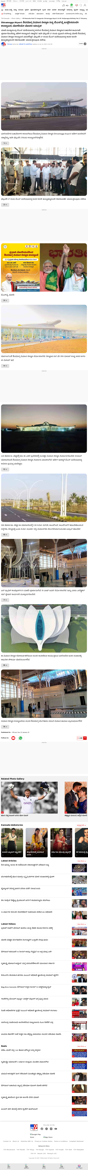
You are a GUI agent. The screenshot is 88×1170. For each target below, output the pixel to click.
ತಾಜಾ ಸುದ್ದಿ (8, 10)
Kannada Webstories (12, 825)
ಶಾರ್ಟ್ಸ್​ (48, 14)
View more (80, 861)
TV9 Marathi (21, 1149)
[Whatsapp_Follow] (20, 738)
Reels (4, 1046)
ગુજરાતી (28, 1)
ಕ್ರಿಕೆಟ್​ (27, 10)
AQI (67, 5)
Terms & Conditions (61, 1141)
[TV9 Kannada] (3, 5)
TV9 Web (9, 44)
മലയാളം (52, 1)
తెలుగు (15, 1)
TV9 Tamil (68, 1149)
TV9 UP (33, 1153)
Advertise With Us (27, 1141)
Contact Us (7, 1141)
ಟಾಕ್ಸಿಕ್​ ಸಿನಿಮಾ (20, 14)
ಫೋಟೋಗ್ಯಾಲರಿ (35, 10)
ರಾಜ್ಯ (15, 10)
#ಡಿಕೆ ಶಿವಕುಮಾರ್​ (58, 14)
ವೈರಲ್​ (76, 10)
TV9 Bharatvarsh (9, 1149)
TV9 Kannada (5, 18)
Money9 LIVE (51, 1153)
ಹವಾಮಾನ (40, 14)
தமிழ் (45, 1)
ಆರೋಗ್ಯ (69, 10)
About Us (16, 1141)
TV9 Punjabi (59, 1149)
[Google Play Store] (36, 1136)
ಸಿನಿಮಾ (20, 10)
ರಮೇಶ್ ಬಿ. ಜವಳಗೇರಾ (25, 44)
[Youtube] (13, 738)
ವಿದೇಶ (54, 10)
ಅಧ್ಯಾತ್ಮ (82, 10)
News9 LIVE (41, 1153)
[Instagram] (51, 1129)
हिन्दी (9, 1)
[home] (2, 10)
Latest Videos (8, 924)
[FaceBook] (42, 1129)
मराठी (22, 1)
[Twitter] (46, 1129)
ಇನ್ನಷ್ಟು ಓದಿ (80, 825)
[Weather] (63, 5)
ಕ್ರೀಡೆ (44, 10)
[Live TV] (76, 5)
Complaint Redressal (76, 1141)
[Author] (3, 44)
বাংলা (34, 1)
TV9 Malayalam (78, 1149)
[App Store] (49, 1138)
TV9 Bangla (40, 1149)
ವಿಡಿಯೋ (31, 14)
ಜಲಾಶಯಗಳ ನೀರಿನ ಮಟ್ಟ (74, 14)
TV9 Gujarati (49, 1149)
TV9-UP (64, 1)
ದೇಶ (48, 10)
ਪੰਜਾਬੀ (39, 1)
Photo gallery (15, 18)
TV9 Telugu (30, 1149)
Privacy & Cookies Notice (43, 1141)
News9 (3, 1)
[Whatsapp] (71, 5)
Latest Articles (9, 861)
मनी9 (58, 1)
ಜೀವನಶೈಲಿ (61, 10)
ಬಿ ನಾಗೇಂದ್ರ (7, 14)
